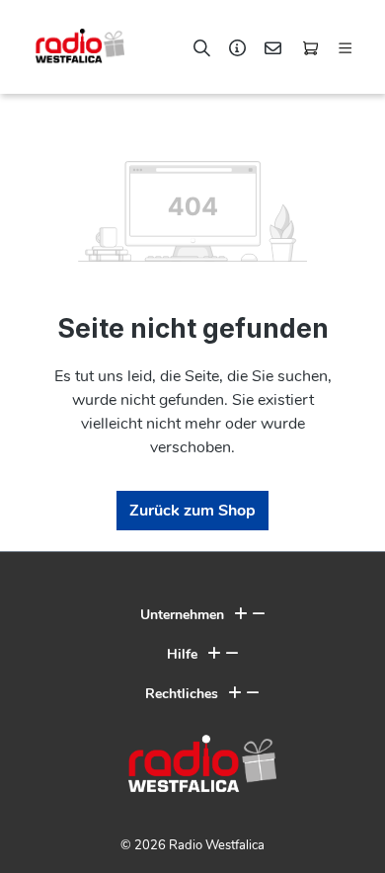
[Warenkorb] (310, 44)
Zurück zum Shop (192, 510)
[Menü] (345, 44)
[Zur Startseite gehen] (70, 45)
